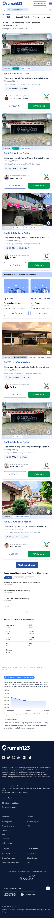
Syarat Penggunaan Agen (11, 862)
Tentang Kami (7, 822)
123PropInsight (7, 843)
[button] (26, 10)
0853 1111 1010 (23, 792)
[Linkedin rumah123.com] (24, 757)
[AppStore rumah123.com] (10, 894)
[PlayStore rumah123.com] (28, 894)
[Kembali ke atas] (48, 888)
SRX (28, 862)
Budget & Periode (23, 17)
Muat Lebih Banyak (27, 565)
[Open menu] (50, 3)
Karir (3, 835)
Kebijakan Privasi (8, 854)
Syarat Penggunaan (9, 858)
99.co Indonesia (32, 854)
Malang (38, 667)
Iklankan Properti (33, 822)
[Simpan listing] (48, 36)
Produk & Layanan (8, 826)
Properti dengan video (41, 17)
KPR (28, 826)
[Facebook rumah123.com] (3, 757)
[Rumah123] (12, 4)
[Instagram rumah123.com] (13, 757)
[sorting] (13, 16)
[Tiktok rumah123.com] (30, 757)
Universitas (19, 578)
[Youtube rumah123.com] (18, 757)
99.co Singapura (33, 858)
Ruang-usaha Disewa (16, 667)
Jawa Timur (29, 667)
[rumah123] (27, 748)
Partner (4, 830)
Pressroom (5, 839)
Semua (8, 578)
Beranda (4, 667)
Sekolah (30, 578)
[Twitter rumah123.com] (8, 757)
